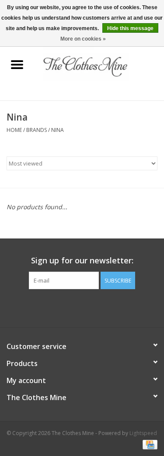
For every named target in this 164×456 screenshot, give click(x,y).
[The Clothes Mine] (99, 65)
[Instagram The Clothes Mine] (90, 307)
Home (14, 130)
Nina (57, 130)
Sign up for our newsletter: (82, 260)
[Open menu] (17, 64)
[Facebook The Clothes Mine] (74, 307)
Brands (36, 130)
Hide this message (130, 28)
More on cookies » (83, 39)
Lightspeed (143, 433)
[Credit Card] (148, 444)
